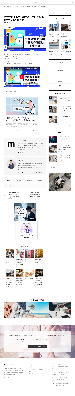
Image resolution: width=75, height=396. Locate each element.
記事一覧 (31, 373)
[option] (15, 310)
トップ (40, 367)
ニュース (60, 67)
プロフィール (39, 153)
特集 (60, 85)
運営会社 (41, 369)
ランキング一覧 (66, 125)
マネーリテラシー (60, 74)
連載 (30, 371)
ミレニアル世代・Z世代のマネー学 (37, 346)
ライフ (60, 78)
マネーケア (9, 185)
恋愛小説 (60, 81)
